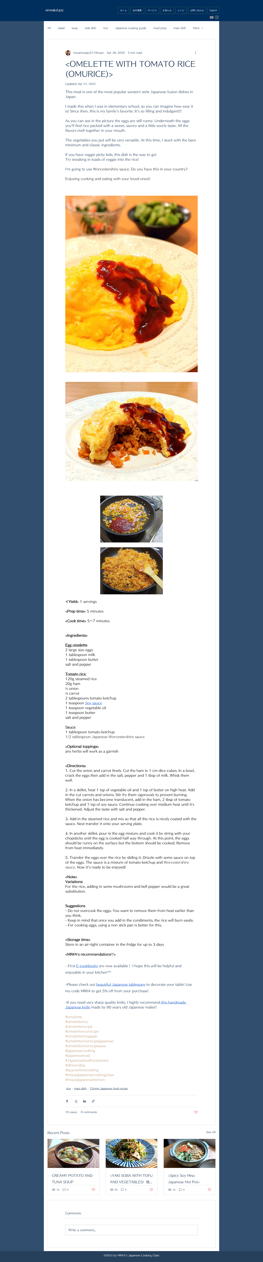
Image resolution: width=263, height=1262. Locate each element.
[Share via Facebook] (67, 1101)
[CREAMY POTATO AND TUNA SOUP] (73, 1153)
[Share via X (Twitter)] (75, 1101)
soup (75, 28)
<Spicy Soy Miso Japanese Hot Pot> (184, 1178)
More (196, 28)
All (49, 28)
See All (211, 1132)
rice (105, 28)
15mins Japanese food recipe (109, 1088)
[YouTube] (211, 17)
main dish (180, 28)
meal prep (159, 28)
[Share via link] (93, 1101)
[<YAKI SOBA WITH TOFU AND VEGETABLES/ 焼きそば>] (131, 1153)
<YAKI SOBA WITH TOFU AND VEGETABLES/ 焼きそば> (131, 1179)
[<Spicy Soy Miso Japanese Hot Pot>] (189, 1153)
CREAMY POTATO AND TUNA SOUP (72, 1178)
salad (61, 28)
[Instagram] (217, 17)
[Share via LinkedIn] (84, 1101)
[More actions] (195, 53)
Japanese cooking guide (130, 28)
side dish (90, 28)
